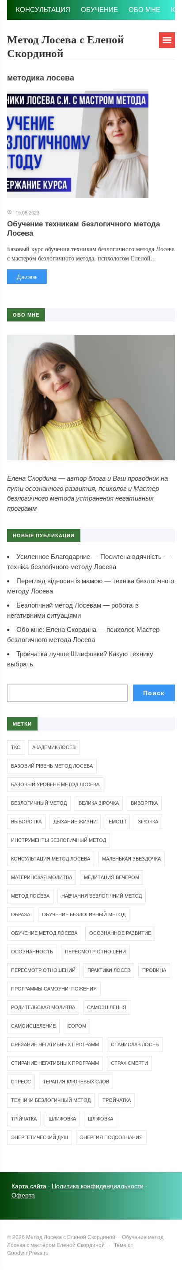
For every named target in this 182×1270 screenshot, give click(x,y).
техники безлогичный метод (51, 1100)
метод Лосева (30, 896)
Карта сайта (28, 1185)
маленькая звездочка (131, 858)
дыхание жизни (75, 821)
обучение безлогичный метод (83, 914)
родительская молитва (43, 1007)
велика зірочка (99, 803)
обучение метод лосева (44, 933)
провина (154, 970)
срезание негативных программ (55, 1044)
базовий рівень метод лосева (52, 766)
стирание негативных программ (55, 1063)
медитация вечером (111, 877)
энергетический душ (39, 1137)
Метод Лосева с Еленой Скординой (65, 46)
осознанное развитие (120, 933)
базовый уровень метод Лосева (55, 784)
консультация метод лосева (50, 858)
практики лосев (108, 970)
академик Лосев (54, 747)
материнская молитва (41, 877)
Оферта (23, 1194)
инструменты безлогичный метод (58, 840)
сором (77, 1026)
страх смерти (129, 1063)
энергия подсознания (111, 1137)
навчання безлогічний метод (101, 896)
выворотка (26, 821)
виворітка (144, 803)
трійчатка (24, 1118)
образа (20, 914)
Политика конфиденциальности (98, 1185)
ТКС (15, 747)
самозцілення (106, 1007)
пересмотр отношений (43, 970)
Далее (27, 276)
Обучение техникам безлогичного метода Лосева (83, 227)
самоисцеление (33, 1026)
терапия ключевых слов (76, 1081)
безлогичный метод (39, 803)
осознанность (32, 951)
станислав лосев (135, 1044)
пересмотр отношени (95, 951)
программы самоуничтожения (54, 988)
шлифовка (62, 1118)
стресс (21, 1081)
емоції (117, 821)
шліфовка (100, 1118)
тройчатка (116, 1100)
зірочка (148, 821)
